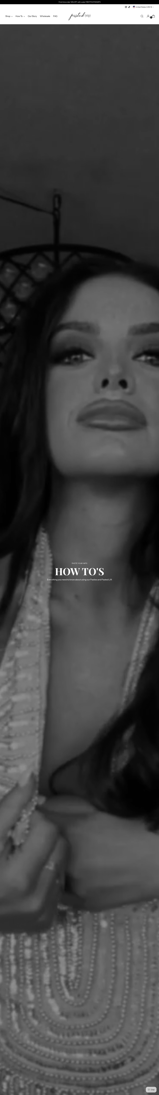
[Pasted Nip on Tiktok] (129, 7)
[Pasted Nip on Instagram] (126, 7)
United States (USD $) (144, 7)
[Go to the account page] (147, 16)
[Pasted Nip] (79, 16)
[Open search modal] (141, 16)
